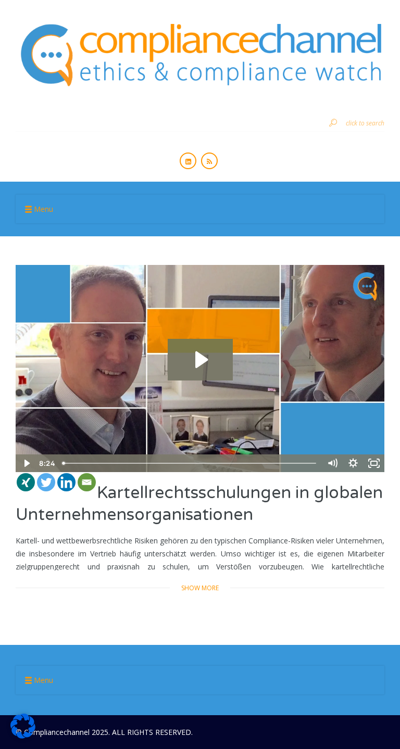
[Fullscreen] (374, 463)
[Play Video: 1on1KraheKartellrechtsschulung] (200, 359)
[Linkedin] (66, 482)
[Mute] (332, 463)
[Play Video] (26, 463)
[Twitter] (46, 482)
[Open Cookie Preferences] (22, 736)
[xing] (26, 482)
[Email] (87, 482)
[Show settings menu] (353, 463)
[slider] (190, 463)
